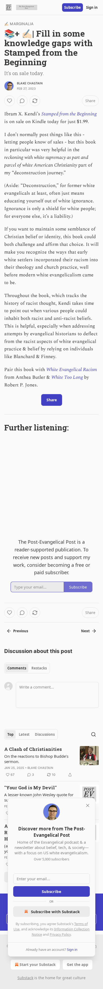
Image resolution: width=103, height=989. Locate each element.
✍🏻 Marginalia (19, 23)
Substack (25, 977)
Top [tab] (10, 734)
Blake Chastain (30, 83)
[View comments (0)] (22, 100)
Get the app (77, 964)
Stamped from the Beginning (69, 113)
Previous (20, 631)
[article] (51, 762)
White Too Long (67, 377)
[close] (87, 805)
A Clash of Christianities (33, 749)
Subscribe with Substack (55, 911)
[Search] (93, 734)
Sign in (92, 7)
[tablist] (27, 668)
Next (85, 631)
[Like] (9, 100)
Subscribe (72, 7)
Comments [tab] (16, 668)
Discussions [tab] (45, 734)
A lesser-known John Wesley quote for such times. (38, 797)
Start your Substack (38, 964)
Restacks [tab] (39, 668)
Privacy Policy (60, 934)
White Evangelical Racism (71, 369)
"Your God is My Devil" (30, 788)
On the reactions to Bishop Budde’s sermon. (36, 758)
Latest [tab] (24, 734)
